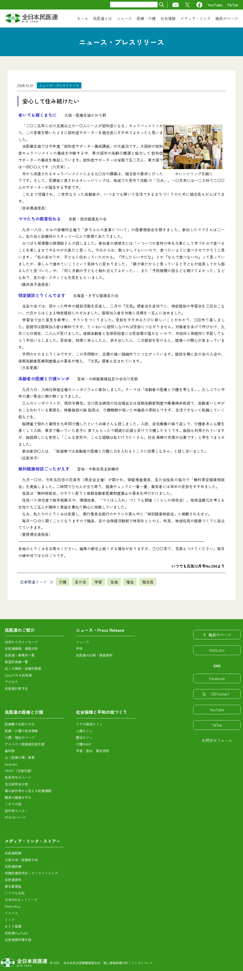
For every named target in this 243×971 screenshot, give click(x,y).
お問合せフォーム (217, 740)
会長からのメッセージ (21, 641)
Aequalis (11, 764)
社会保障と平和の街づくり (101, 712)
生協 (114, 582)
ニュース (82, 641)
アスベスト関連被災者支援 (25, 744)
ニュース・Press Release (100, 630)
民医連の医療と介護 (24, 712)
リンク (10, 919)
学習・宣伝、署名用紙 (92, 750)
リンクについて (142, 963)
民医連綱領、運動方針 (21, 648)
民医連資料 (13, 879)
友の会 (80, 582)
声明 (79, 648)
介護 (62, 582)
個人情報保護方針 (115, 963)
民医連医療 (13, 866)
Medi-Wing (12, 906)
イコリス (11, 913)
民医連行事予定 (16, 688)
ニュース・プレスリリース (59, 85)
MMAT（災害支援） (19, 770)
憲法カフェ (84, 737)
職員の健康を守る (18, 797)
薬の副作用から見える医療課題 (28, 790)
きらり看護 (13, 926)
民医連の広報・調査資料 (94, 655)
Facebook (217, 678)
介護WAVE (83, 744)
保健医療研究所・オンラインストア (31, 873)
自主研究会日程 (16, 784)
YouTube (215, 5)
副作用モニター (16, 810)
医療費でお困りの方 (20, 724)
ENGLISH (217, 650)
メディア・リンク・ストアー (32, 841)
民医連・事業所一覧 (20, 655)
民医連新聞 (13, 853)
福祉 (130, 582)
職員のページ (220, 635)
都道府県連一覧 (16, 661)
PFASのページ (15, 817)
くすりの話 (13, 804)
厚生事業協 (13, 886)
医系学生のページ (18, 777)
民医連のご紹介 (20, 630)
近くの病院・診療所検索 (23, 668)
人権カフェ (84, 730)
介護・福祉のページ (20, 737)
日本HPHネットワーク (21, 899)
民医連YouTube (16, 933)
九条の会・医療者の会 (21, 859)
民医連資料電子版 (18, 939)
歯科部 (10, 750)
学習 (98, 582)
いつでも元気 (15, 893)
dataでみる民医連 (18, 675)
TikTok (232, 5)
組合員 (148, 582)
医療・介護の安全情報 (21, 730)
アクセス (11, 681)
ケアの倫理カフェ (89, 724)
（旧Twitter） (220, 694)
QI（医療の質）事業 (20, 757)
